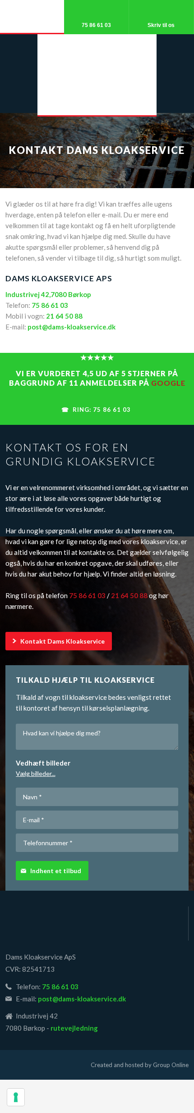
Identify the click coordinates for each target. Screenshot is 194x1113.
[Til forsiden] (97, 923)
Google (168, 383)
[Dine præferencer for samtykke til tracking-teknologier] (15, 1097)
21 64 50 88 (64, 316)
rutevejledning (74, 1028)
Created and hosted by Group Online (140, 1064)
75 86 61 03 (50, 305)
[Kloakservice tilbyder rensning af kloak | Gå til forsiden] (97, 77)
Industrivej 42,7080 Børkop (48, 294)
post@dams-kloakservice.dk (71, 327)
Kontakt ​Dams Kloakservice (62, 641)
